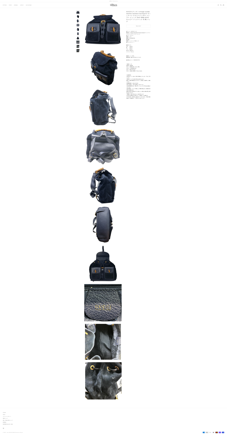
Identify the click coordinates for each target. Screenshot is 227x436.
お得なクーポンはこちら (113, 1)
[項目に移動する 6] (78, 33)
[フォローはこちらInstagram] (3, 428)
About (4, 414)
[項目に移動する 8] (78, 42)
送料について (5, 418)
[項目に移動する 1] (78, 12)
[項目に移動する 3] (78, 21)
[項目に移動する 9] (78, 46)
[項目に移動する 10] (78, 50)
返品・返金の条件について (8, 420)
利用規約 (4, 422)
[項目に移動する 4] (78, 25)
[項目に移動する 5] (78, 29)
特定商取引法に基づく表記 (8, 424)
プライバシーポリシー (7, 416)
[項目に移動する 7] (78, 38)
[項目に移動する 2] (78, 16)
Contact (4, 412)
